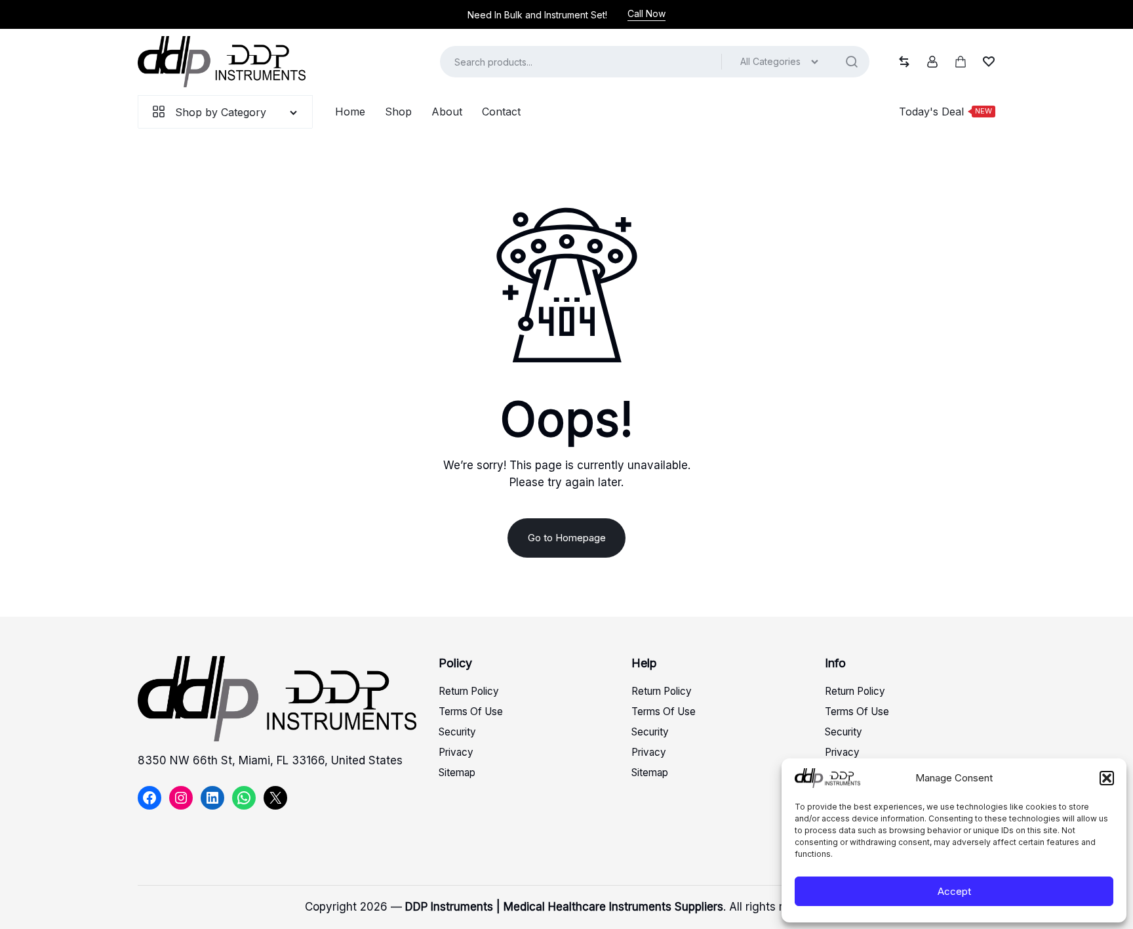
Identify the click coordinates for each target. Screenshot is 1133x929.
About (446, 111)
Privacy (456, 752)
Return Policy (469, 691)
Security (457, 732)
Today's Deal (945, 111)
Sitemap (457, 772)
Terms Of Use (471, 711)
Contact (501, 111)
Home (350, 111)
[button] (1106, 778)
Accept (954, 891)
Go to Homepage (567, 537)
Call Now (646, 13)
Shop (398, 111)
